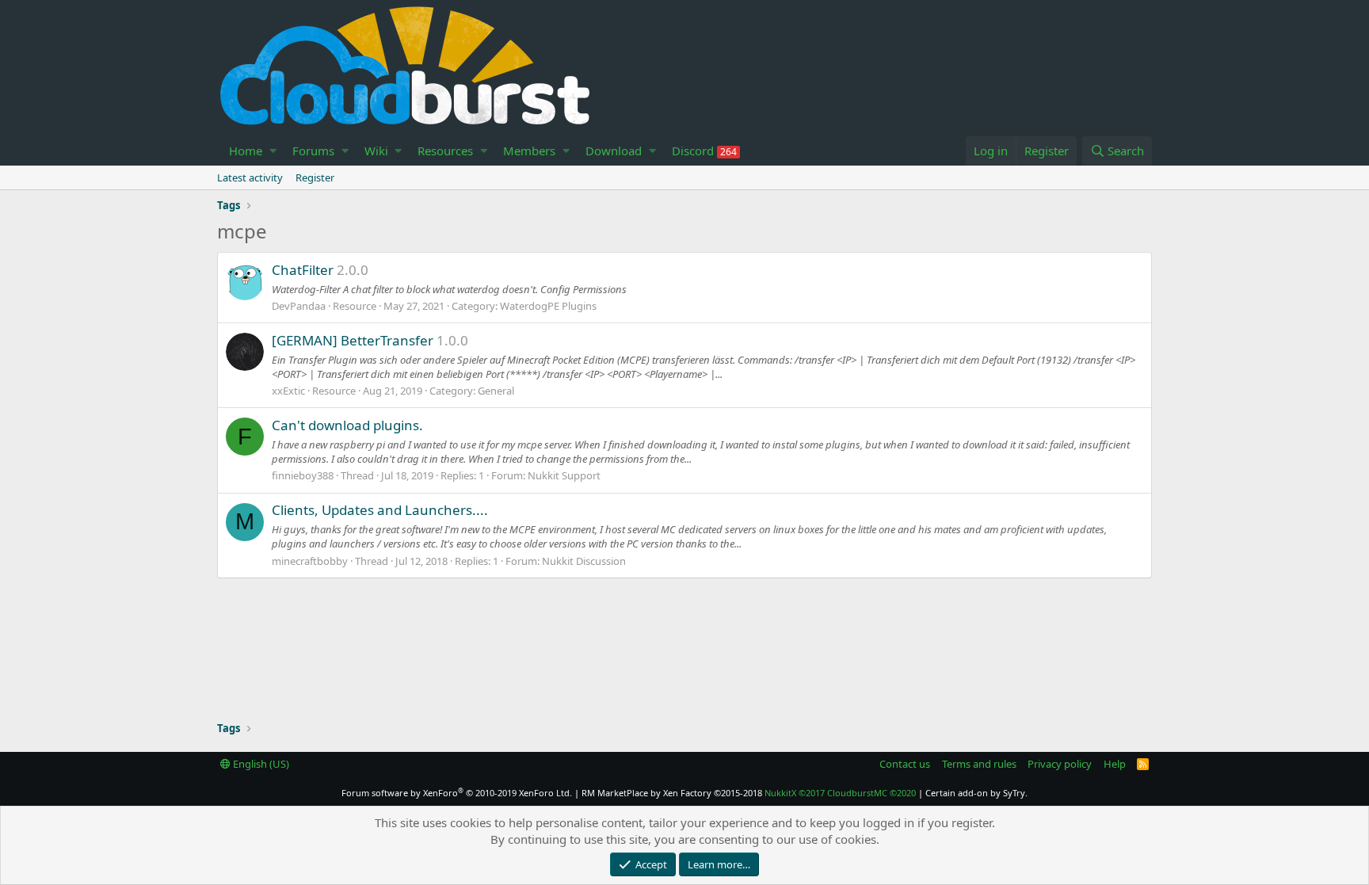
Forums (313, 150)
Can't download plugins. (347, 425)
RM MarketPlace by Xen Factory (672, 793)
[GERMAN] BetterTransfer (352, 340)
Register (315, 177)
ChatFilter (303, 270)
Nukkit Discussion (584, 561)
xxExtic (288, 390)
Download (613, 150)
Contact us (904, 764)
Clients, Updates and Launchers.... (380, 510)
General (496, 390)
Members (529, 150)
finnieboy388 (303, 475)
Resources (445, 150)
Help (1115, 764)
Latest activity (250, 177)
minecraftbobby (310, 561)
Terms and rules (979, 764)
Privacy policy (1060, 764)
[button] (272, 151)
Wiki (376, 150)
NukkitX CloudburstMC (840, 793)
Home (245, 150)
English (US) (260, 764)
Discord (704, 150)
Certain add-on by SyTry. (976, 793)
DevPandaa (299, 306)
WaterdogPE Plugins (548, 306)
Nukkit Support (564, 475)
